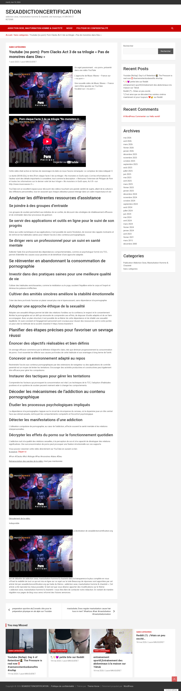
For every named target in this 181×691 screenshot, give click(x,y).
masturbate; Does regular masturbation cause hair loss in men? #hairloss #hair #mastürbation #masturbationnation (89, 611)
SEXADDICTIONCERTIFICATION (43, 12)
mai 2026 (127, 138)
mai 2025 (127, 177)
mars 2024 (128, 224)
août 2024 (127, 207)
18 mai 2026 (56, 661)
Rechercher (128, 46)
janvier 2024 (128, 230)
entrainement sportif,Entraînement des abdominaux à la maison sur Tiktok (109, 662)
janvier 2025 (128, 191)
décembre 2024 (130, 194)
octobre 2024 (129, 201)
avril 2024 (127, 220)
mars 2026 (128, 144)
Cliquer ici (22, 452)
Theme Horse (93, 686)
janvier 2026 (128, 151)
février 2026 (128, 147)
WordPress (128, 686)
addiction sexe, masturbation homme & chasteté (35, 28)
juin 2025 (127, 174)
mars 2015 (128, 240)
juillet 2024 (128, 210)
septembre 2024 (130, 204)
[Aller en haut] (174, 679)
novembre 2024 (130, 197)
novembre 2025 (130, 157)
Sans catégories (17, 47)
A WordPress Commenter (134, 116)
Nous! (69, 28)
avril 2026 (127, 141)
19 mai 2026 (13, 674)
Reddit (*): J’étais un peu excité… (137, 91)
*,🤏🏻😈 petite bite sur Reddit (135, 81)
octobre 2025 (129, 161)
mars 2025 (128, 184)
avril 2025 (127, 181)
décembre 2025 (130, 154)
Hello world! (155, 116)
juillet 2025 (128, 171)
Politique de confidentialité (92, 28)
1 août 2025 (14, 62)
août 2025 (127, 167)
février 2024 (128, 227)
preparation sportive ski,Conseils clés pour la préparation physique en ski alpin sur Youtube (32, 610)
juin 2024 (127, 214)
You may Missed (17, 625)
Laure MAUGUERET (29, 62)
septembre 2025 (130, 164)
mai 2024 (127, 217)
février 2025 (128, 187)
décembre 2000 (130, 244)
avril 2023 (127, 234)
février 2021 (128, 237)
